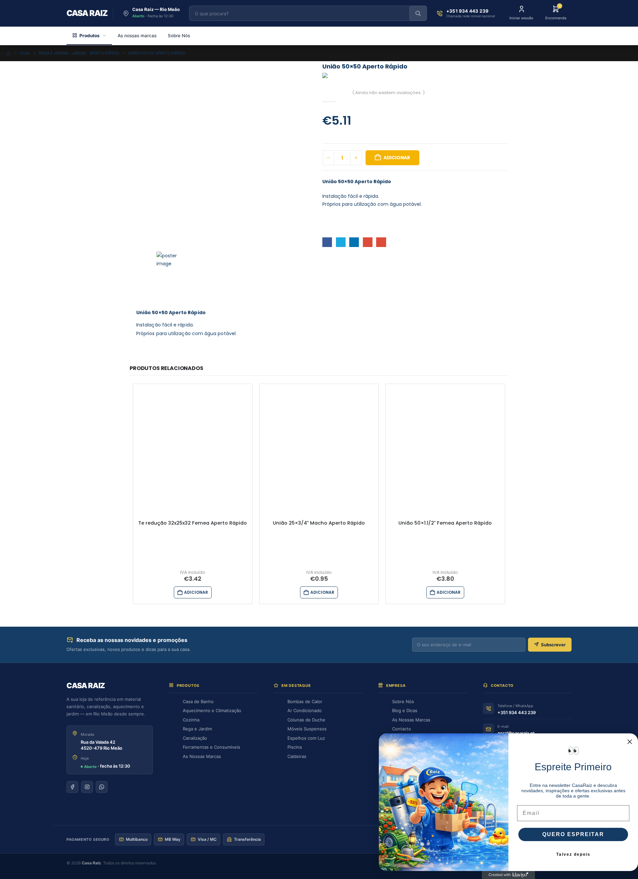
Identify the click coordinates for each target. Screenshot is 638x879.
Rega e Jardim (197, 728)
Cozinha (191, 719)
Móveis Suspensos (307, 728)
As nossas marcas (137, 35)
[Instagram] (87, 787)
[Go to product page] (192, 443)
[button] (169, 259)
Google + (367, 242)
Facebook (327, 242)
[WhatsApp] (102, 787)
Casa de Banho (198, 701)
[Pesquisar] (418, 13)
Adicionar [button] (196, 592)
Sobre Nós (179, 35)
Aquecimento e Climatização (212, 710)
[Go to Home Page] (9, 53)
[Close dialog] (630, 742)
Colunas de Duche (306, 719)
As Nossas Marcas (202, 756)
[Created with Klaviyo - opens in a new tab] (508, 875)
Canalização (195, 738)
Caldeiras (296, 756)
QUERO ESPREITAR (573, 834)
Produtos (89, 35)
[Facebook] (72, 787)
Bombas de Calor (304, 701)
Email (381, 242)
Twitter (341, 242)
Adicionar (396, 157)
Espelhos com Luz (306, 738)
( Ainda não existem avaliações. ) (388, 92)
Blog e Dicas (404, 710)
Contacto (401, 728)
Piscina (294, 747)
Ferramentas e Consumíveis (211, 747)
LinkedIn (354, 242)
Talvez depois (573, 854)
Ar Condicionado (304, 710)
